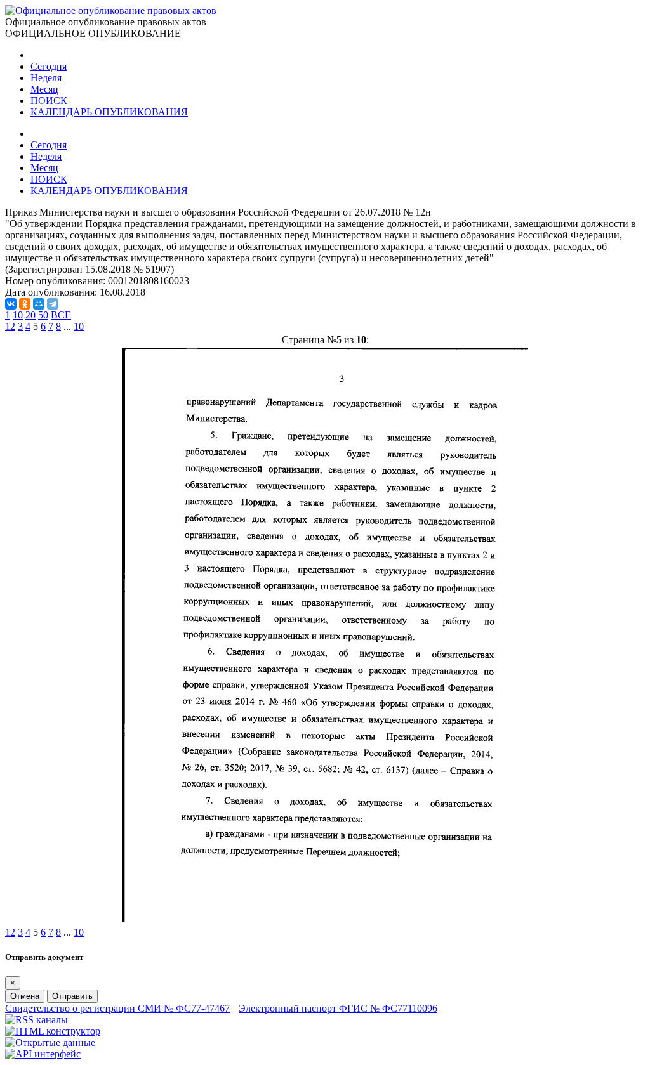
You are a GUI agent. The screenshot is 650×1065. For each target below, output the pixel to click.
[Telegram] (52, 304)
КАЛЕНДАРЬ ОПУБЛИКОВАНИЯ (109, 112)
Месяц (44, 89)
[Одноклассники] (24, 304)
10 (18, 315)
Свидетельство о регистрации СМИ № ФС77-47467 (117, 1008)
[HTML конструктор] (52, 1031)
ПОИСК (48, 100)
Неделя (46, 77)
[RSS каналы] (36, 1019)
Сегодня (48, 66)
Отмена (24, 996)
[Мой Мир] (38, 304)
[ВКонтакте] (11, 304)
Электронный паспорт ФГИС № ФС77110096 (338, 1008)
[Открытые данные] (50, 1042)
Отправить (72, 996)
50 (43, 315)
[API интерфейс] (43, 1054)
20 (30, 315)
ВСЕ (61, 315)
